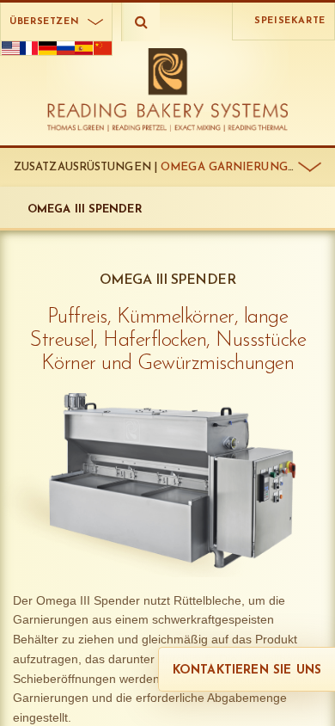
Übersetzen (44, 22)
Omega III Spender (85, 209)
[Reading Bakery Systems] (168, 90)
